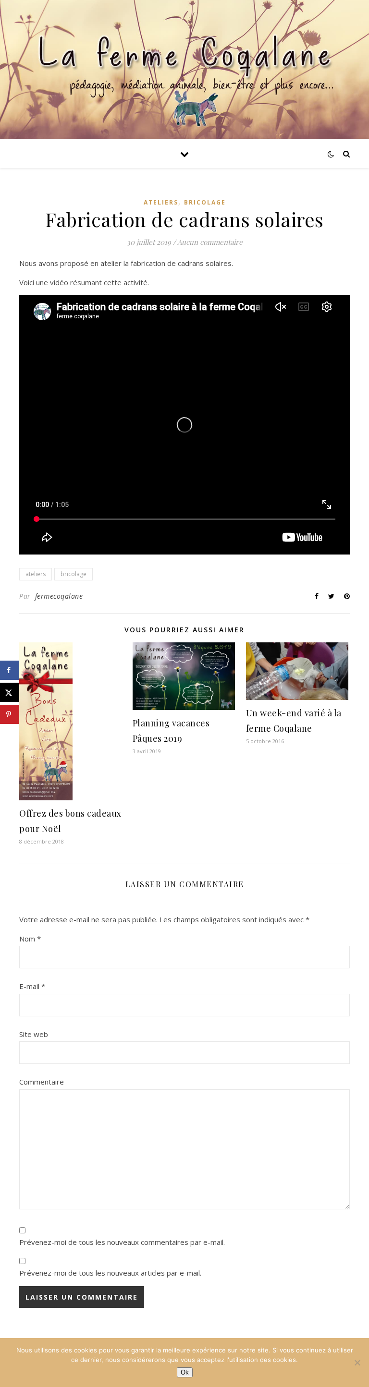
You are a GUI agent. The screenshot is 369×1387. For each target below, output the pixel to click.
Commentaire (41, 1081)
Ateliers (161, 202)
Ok (185, 1372)
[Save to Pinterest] (9, 714)
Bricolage (205, 202)
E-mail (32, 986)
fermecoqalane (59, 596)
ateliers (35, 574)
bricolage (73, 574)
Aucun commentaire (210, 242)
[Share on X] (9, 692)
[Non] (357, 1362)
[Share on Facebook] (9, 670)
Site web (33, 1034)
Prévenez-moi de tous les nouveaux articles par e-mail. (110, 1273)
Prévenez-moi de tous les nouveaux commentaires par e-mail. (122, 1242)
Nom (30, 938)
